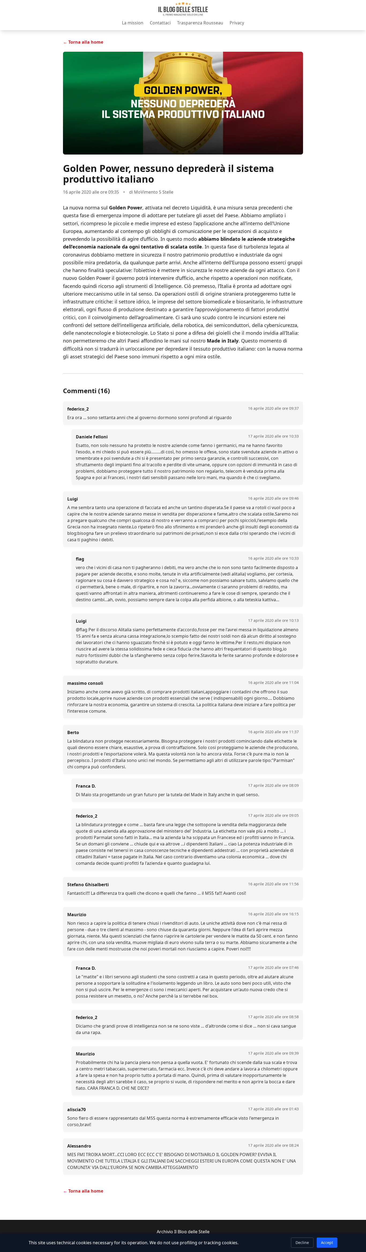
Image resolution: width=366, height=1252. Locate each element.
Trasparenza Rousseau (200, 23)
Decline (302, 1242)
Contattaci (160, 23)
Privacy (237, 23)
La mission (132, 23)
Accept (327, 1242)
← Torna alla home (83, 42)
